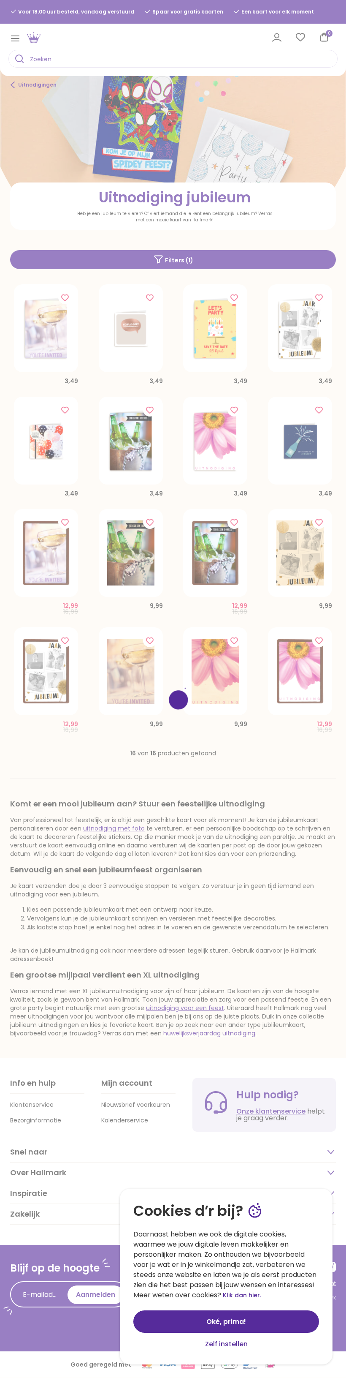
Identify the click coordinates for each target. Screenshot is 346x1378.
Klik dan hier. (242, 1295)
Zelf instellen (226, 1344)
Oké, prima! (226, 1321)
